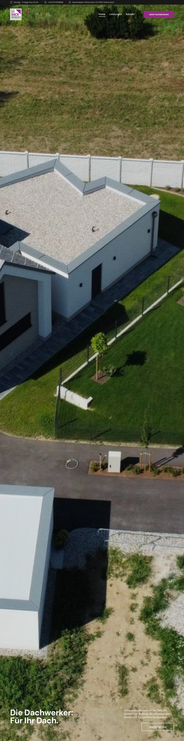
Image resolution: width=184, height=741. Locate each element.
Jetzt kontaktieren (158, 727)
